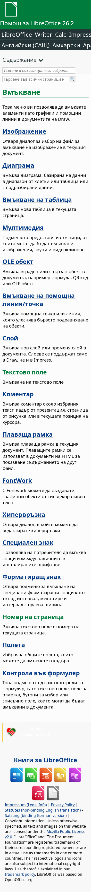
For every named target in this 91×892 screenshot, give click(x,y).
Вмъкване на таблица (37, 199)
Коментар (18, 394)
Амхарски (66, 45)
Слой (10, 338)
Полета (13, 645)
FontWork (17, 480)
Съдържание (19, 59)
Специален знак (27, 542)
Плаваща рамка (27, 434)
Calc (60, 34)
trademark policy (20, 874)
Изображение (24, 131)
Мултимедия (23, 227)
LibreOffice (16, 34)
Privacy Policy (63, 804)
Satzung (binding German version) (36, 815)
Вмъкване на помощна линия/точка (38, 299)
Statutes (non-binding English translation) (43, 810)
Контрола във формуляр (41, 673)
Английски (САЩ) (25, 45)
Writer (43, 34)
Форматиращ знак (31, 576)
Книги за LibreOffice (45, 760)
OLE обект (17, 261)
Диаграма (18, 165)
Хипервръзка (23, 514)
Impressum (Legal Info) (26, 804)
